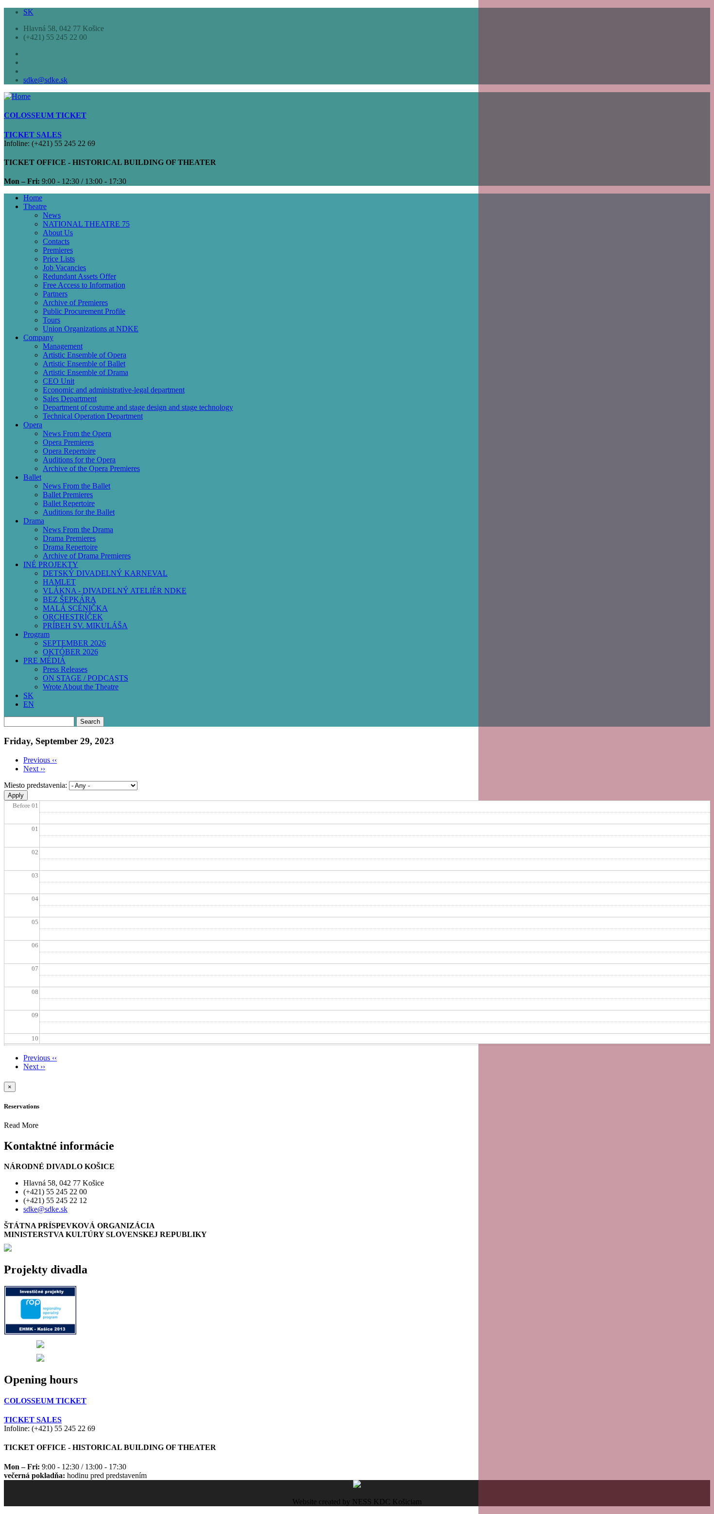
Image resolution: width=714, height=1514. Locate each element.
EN (28, 704)
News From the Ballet (76, 486)
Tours (51, 320)
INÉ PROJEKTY (50, 564)
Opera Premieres (68, 442)
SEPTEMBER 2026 (74, 643)
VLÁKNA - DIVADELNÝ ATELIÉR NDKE (115, 590)
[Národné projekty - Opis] (40, 1359)
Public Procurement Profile (84, 311)
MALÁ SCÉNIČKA (75, 608)
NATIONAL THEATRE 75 (86, 224)
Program (36, 634)
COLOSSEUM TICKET (45, 1401)
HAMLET (59, 582)
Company (38, 337)
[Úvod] (17, 96)
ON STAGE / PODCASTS (85, 678)
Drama (33, 521)
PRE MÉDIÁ (44, 660)
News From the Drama (78, 529)
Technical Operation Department (93, 416)
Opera (32, 425)
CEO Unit (58, 381)
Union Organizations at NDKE (90, 329)
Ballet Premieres (68, 494)
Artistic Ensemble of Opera (84, 355)
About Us (58, 232)
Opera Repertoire (69, 451)
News (52, 215)
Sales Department (70, 398)
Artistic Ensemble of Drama (85, 372)
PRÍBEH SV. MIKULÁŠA (85, 625)
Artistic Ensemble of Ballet (84, 363)
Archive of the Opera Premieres (91, 468)
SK (28, 12)
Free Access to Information (84, 285)
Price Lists (59, 259)
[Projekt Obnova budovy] (40, 1345)
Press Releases (65, 669)
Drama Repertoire (70, 547)
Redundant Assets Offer (79, 276)
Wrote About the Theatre (81, 687)
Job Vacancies (64, 267)
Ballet (32, 477)
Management (63, 346)
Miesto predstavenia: (35, 785)
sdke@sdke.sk (45, 80)
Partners (55, 294)
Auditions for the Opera (79, 460)
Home (32, 198)
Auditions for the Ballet (79, 512)
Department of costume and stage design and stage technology (138, 407)
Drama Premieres (69, 538)
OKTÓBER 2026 (70, 652)
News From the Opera (77, 433)
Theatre (35, 206)
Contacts (56, 241)
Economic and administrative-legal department (114, 390)
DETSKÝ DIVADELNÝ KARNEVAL (105, 573)
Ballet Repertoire (69, 503)
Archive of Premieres (75, 302)
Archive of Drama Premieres (87, 556)
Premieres (58, 250)
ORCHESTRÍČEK (73, 617)
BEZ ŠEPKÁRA (69, 599)
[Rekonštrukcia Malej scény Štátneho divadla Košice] (40, 1332)
